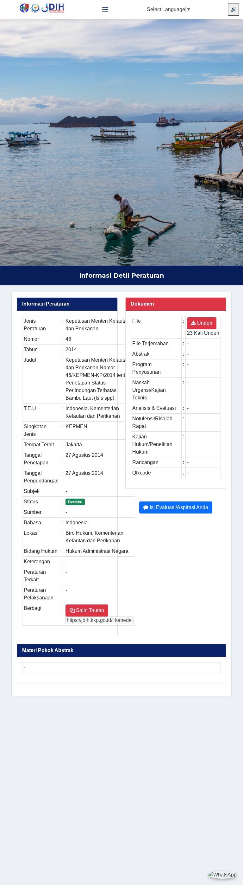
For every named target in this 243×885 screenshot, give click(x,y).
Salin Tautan (89, 610)
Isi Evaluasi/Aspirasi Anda (178, 507)
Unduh (204, 323)
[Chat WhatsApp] (222, 875)
